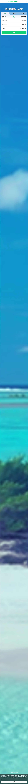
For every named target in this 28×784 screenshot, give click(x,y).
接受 (14, 781)
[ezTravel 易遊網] (14, 1)
